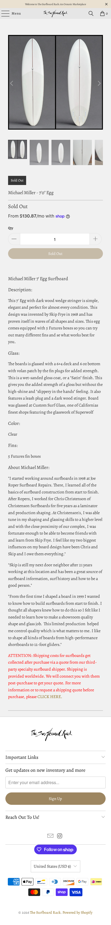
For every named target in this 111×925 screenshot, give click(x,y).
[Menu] (2, 13)
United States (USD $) (52, 866)
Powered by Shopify (77, 912)
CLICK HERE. (49, 697)
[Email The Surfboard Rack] (51, 837)
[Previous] (12, 83)
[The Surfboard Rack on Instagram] (60, 837)
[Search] (91, 13)
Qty (10, 228)
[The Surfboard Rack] (55, 13)
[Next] (99, 83)
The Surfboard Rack (45, 912)
